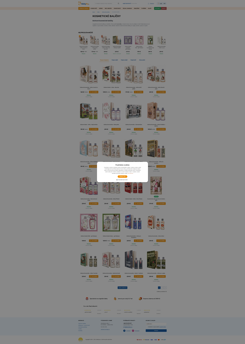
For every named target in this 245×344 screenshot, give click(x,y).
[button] (122, 180)
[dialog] (122, 172)
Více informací (130, 173)
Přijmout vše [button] (122, 176)
